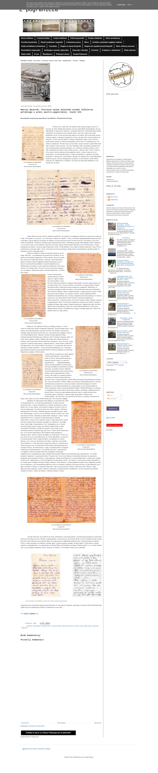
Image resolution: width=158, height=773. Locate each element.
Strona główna (61, 723)
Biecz (86, 42)
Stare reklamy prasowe (125, 46)
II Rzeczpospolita (77, 38)
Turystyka (53, 46)
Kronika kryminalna (29, 42)
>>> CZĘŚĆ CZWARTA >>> (29, 614)
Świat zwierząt (129, 50)
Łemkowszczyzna (73, 42)
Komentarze (112, 398)
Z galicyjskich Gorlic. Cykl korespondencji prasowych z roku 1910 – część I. (125, 278)
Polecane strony (62, 54)
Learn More (121, 5)
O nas (36, 54)
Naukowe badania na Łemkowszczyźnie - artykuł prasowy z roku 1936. (124, 345)
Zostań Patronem (80, 54)
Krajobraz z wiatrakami (111, 50)
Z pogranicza (38, 10)
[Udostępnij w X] (45, 623)
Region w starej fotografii (71, 46)
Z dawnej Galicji (43, 38)
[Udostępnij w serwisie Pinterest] (49, 623)
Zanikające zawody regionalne (56, 50)
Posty (110, 395)
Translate (120, 365)
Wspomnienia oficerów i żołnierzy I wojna (72, 626)
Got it (129, 5)
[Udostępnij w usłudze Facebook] (47, 623)
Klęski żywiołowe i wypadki (52, 42)
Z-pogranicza (114, 199)
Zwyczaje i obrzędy (80, 50)
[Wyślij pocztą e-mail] (41, 623)
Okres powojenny (113, 38)
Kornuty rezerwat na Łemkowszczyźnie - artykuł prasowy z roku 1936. (124, 305)
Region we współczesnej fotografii (98, 46)
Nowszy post (25, 723)
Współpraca (47, 54)
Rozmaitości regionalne (30, 50)
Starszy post (97, 723)
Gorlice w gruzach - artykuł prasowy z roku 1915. (124, 291)
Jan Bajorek (29, 626)
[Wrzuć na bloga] (43, 623)
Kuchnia (94, 50)
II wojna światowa (95, 38)
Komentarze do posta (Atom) (36, 726)
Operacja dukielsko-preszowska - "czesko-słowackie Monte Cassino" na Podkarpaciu (125, 226)
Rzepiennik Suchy (46, 626)
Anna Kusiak (114, 197)
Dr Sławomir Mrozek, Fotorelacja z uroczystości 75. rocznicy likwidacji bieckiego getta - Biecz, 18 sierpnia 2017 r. (126, 263)
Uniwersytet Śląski (56, 626)
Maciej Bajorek (37, 626)
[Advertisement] (61, 704)
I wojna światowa (60, 38)
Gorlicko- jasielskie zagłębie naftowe (107, 42)
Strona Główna (27, 38)
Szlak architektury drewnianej (33, 46)
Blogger (91, 757)
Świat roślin (26, 54)
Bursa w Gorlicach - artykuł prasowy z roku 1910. (124, 331)
